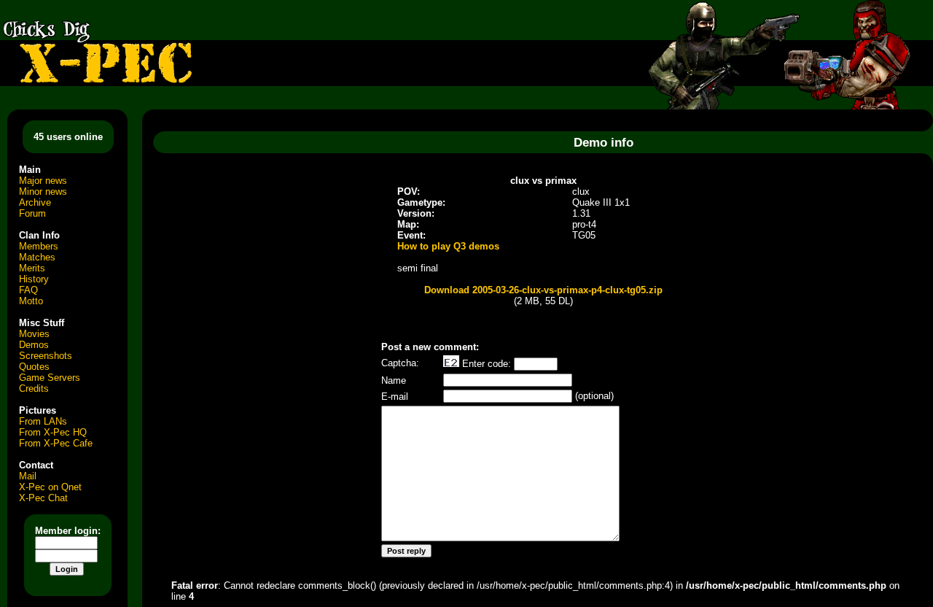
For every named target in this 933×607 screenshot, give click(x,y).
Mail (27, 476)
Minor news (43, 191)
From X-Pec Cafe (56, 443)
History (34, 279)
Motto (31, 300)
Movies (34, 333)
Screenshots (45, 355)
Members (38, 246)
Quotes (34, 366)
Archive (35, 202)
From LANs (43, 421)
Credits (34, 388)
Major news (43, 180)
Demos (34, 344)
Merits (32, 268)
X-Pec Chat (43, 497)
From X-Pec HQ (53, 432)
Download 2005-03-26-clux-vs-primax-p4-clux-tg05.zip (543, 290)
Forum (32, 213)
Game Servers (49, 377)
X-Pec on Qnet (50, 487)
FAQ (28, 290)
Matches (37, 257)
